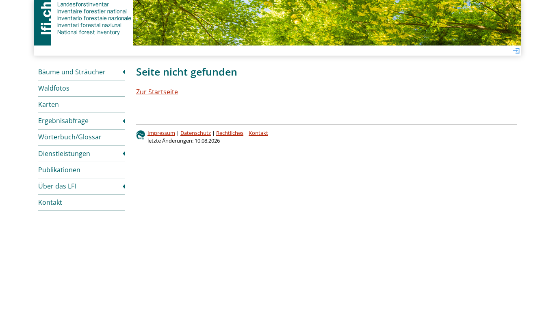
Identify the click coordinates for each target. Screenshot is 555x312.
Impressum (161, 132)
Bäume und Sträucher (72, 71)
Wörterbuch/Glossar (70, 136)
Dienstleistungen (64, 153)
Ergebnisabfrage (63, 120)
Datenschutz (195, 132)
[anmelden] (516, 51)
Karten (48, 104)
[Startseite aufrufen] (83, 18)
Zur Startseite (157, 91)
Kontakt (50, 202)
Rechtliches (229, 132)
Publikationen (59, 169)
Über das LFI (57, 186)
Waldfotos (53, 88)
